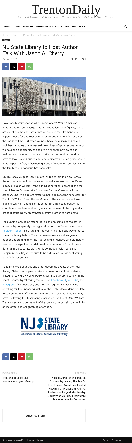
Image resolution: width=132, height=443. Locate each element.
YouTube (73, 280)
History (15, 35)
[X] (13, 66)
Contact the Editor (23, 26)
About (105, 439)
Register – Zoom (12, 230)
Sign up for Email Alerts (49, 26)
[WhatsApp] (29, 66)
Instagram (8, 284)
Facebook (57, 280)
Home (7, 26)
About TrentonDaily (75, 26)
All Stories (116, 439)
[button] (125, 26)
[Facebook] (5, 66)
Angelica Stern (35, 415)
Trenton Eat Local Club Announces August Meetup (18, 379)
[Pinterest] (21, 66)
